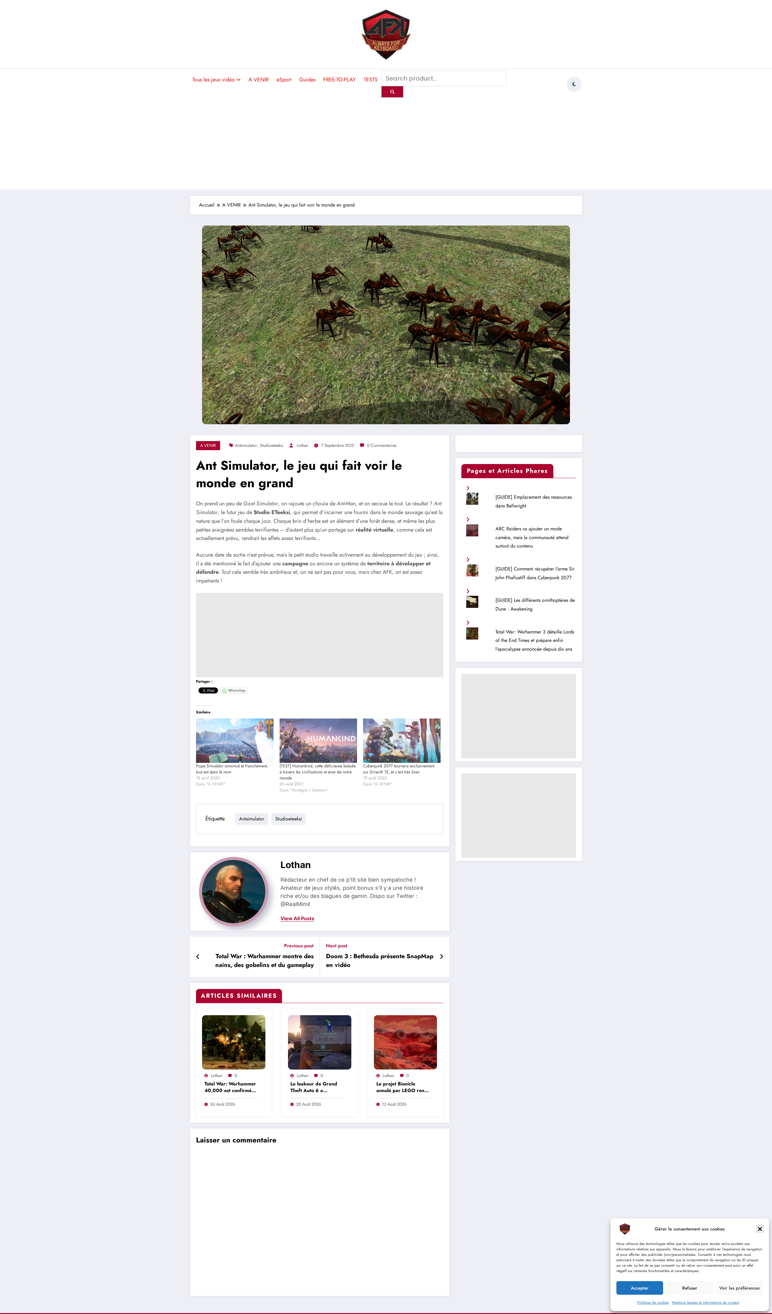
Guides (307, 80)
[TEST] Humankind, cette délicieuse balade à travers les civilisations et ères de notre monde (318, 772)
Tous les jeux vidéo (213, 80)
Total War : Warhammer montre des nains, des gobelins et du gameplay (264, 960)
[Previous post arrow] (198, 957)
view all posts (297, 918)
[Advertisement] (386, 142)
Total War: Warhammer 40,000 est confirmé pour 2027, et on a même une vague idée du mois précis (230, 1088)
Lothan (302, 445)
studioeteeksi (271, 445)
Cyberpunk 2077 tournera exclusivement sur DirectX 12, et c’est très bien (398, 769)
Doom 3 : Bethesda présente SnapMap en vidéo (379, 960)
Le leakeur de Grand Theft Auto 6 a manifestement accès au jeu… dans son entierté (316, 1088)
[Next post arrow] (441, 957)
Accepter (640, 1288)
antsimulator (246, 445)
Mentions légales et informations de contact (705, 1302)
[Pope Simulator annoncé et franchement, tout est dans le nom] (235, 741)
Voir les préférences (739, 1288)
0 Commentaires (382, 445)
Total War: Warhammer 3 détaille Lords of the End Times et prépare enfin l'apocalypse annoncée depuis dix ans (534, 640)
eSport (284, 80)
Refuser (689, 1288)
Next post (336, 946)
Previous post (299, 946)
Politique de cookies (653, 1302)
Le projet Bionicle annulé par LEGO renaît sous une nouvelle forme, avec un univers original (403, 1088)
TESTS (371, 80)
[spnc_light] (574, 84)
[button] (760, 1229)
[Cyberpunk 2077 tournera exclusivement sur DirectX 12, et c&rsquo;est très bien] (402, 741)
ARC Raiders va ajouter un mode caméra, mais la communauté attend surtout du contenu (531, 537)
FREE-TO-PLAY (339, 80)
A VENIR (258, 80)
